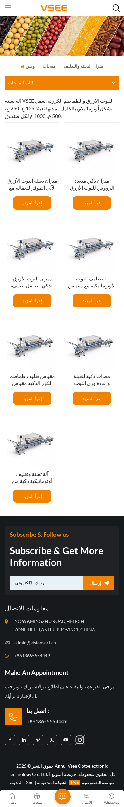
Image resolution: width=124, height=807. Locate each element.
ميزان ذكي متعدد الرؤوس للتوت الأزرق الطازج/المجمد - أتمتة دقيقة (92, 184)
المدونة (16, 782)
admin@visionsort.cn (35, 642)
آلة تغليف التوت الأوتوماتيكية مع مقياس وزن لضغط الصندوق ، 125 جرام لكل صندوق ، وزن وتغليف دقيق (92, 282)
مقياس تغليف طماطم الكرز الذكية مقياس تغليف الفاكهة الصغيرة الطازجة (32, 380)
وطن (30, 66)
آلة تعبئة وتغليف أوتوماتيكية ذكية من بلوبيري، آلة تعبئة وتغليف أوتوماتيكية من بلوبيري (32, 478)
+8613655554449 (32, 655)
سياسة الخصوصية (98, 782)
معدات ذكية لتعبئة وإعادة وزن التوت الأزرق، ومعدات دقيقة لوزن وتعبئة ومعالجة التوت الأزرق (92, 380)
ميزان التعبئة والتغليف (83, 66)
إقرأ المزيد (32, 202)
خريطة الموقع (63, 774)
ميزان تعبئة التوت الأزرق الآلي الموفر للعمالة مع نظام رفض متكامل (32, 184)
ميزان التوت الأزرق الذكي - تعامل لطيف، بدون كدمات (32, 282)
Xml (30, 782)
